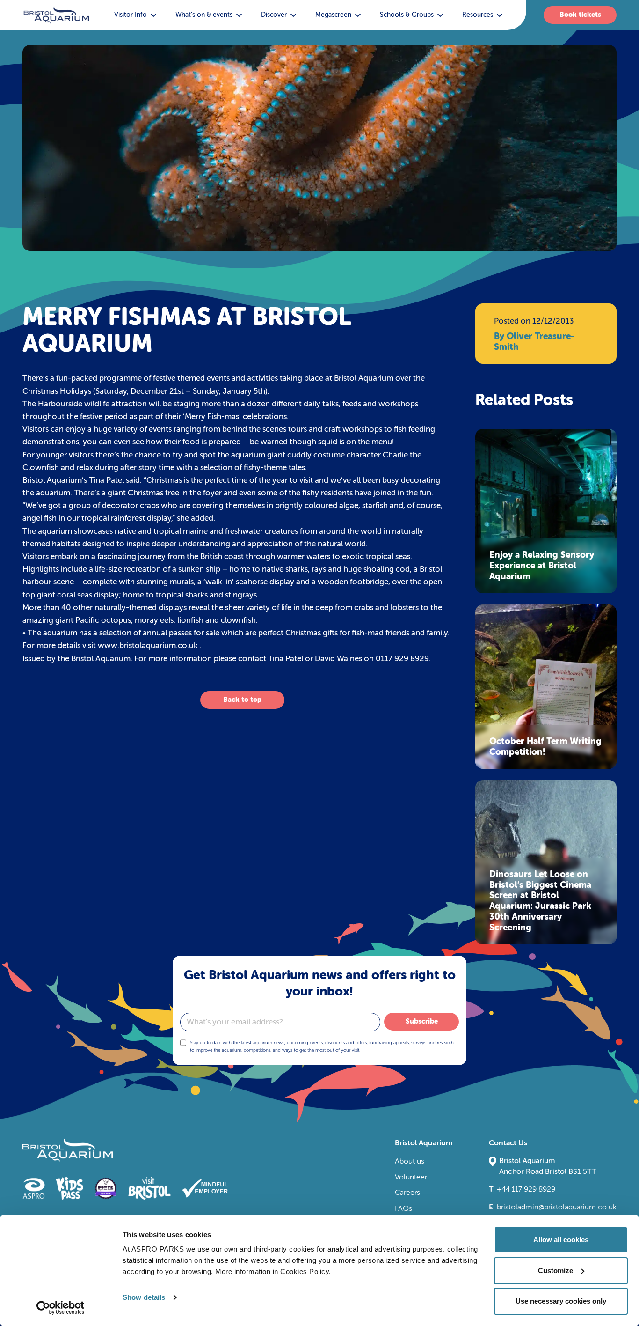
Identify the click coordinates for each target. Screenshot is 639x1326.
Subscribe (422, 1021)
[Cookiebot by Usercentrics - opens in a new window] (61, 1308)
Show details (144, 1297)
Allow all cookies (560, 1240)
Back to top (242, 699)
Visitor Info (130, 14)
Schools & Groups (407, 14)
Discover (274, 14)
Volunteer (411, 1177)
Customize (555, 1270)
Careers (407, 1192)
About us (409, 1161)
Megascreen (333, 14)
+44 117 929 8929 (522, 1189)
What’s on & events (203, 14)
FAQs (403, 1208)
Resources (477, 14)
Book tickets (580, 14)
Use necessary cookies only (561, 1301)
